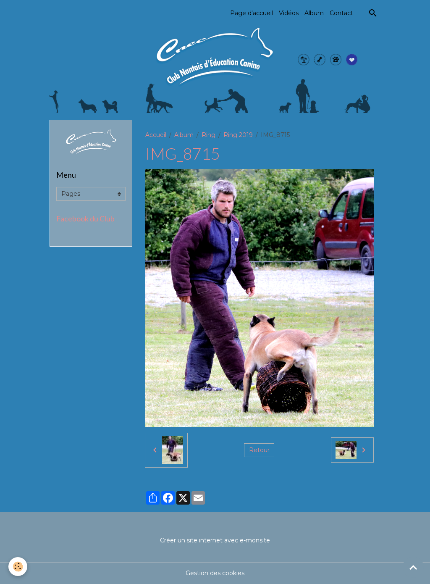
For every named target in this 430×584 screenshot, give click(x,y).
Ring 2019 (238, 135)
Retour (259, 450)
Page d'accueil (251, 13)
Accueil (155, 135)
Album (314, 13)
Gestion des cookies (215, 573)
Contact (341, 13)
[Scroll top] (413, 567)
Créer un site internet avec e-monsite (215, 540)
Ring (208, 135)
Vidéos (289, 13)
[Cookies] (17, 566)
